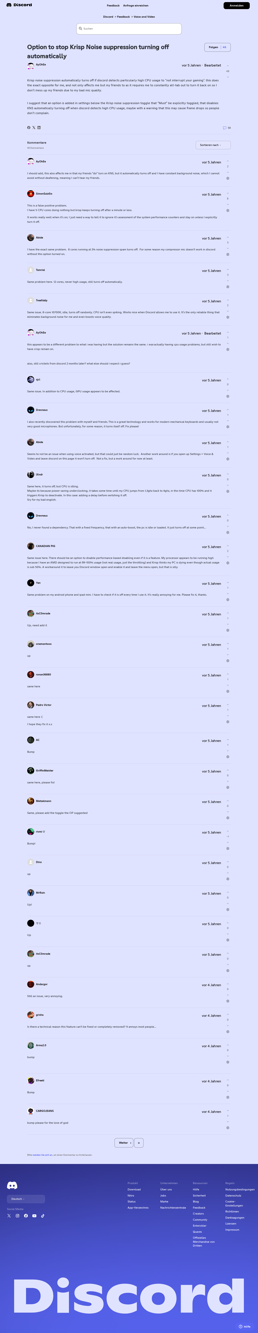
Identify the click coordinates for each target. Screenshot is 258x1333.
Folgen (213, 47)
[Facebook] (28, 127)
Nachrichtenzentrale (173, 1207)
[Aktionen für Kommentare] (228, 178)
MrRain (40, 893)
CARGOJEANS (45, 1111)
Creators (198, 1213)
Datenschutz (233, 1195)
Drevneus (42, 410)
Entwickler (199, 1225)
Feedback (113, 5)
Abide (39, 237)
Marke (164, 1201)
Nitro (131, 1195)
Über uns (166, 1189)
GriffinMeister (44, 770)
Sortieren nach (209, 145)
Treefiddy (41, 300)
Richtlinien (232, 1211)
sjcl (38, 379)
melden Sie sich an (42, 1155)
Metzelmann (43, 801)
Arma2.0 (41, 1045)
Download (134, 1189)
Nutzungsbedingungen (240, 1189)
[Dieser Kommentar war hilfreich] (228, 161)
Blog (196, 1201)
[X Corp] (33, 127)
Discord (108, 16)
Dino (39, 862)
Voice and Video (144, 16)
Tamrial (40, 270)
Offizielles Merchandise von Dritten (204, 1241)
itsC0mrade (43, 613)
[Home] (19, 6)
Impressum (232, 1229)
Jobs (163, 1195)
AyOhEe (41, 64)
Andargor (42, 984)
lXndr (39, 474)
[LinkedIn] (39, 127)
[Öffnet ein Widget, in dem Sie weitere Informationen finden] (244, 1327)
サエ (38, 923)
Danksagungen (234, 1217)
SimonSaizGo (44, 193)
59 (229, 128)
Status (131, 1201)
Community (200, 1219)
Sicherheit (199, 1195)
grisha (40, 1015)
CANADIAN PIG (45, 546)
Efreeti (40, 1080)
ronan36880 (43, 674)
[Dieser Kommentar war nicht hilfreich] (228, 172)
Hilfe (196, 1189)
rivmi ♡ (40, 831)
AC (37, 740)
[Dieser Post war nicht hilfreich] (228, 77)
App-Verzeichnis (138, 1207)
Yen (38, 583)
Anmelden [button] (237, 5)
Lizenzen (230, 1223)
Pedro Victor (43, 705)
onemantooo (44, 644)
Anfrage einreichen (135, 5)
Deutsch (17, 1199)
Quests (197, 1231)
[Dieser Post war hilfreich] (228, 66)
